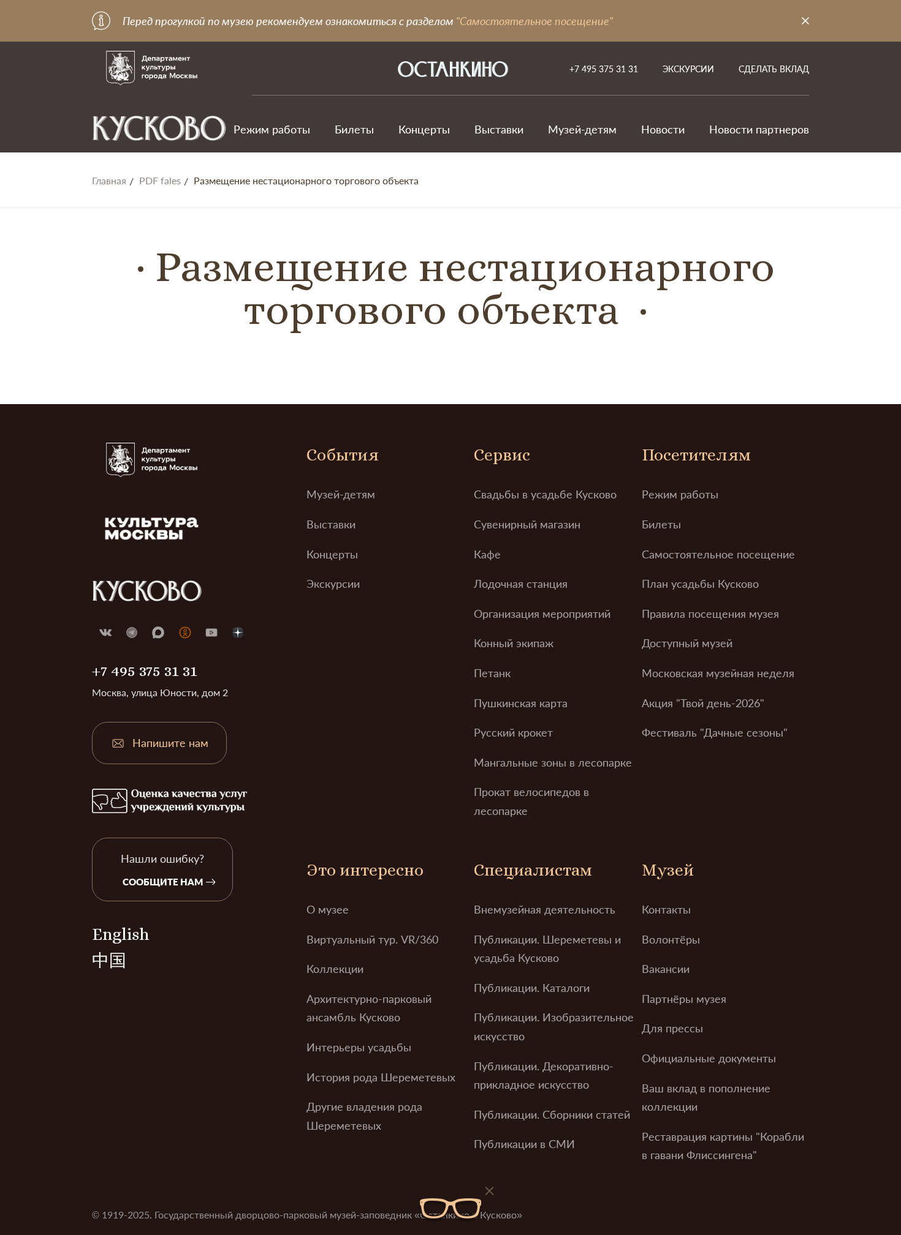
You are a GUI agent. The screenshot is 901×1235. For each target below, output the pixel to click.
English (120, 934)
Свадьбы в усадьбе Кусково (545, 494)
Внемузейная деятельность (544, 909)
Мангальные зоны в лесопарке (553, 762)
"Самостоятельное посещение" (534, 21)
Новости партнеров (759, 129)
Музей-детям (582, 129)
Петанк (492, 673)
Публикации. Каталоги (532, 987)
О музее (327, 909)
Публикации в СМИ (524, 1144)
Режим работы (272, 129)
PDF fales (160, 181)
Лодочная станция (521, 583)
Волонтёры (671, 939)
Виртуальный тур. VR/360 (372, 939)
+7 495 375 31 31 (603, 69)
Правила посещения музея (710, 613)
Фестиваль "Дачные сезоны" (715, 732)
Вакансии (666, 968)
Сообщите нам (163, 881)
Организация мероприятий (542, 613)
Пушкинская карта (521, 703)
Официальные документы (709, 1058)
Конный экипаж (513, 643)
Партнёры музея (684, 998)
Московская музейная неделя (718, 673)
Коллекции (334, 968)
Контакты (666, 909)
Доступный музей (687, 643)
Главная (109, 181)
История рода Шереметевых (380, 1077)
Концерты (424, 129)
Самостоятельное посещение (718, 554)
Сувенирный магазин (527, 524)
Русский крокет (513, 732)
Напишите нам (170, 742)
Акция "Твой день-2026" (703, 703)
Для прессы (672, 1028)
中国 (109, 960)
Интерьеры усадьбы (358, 1047)
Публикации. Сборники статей (552, 1114)
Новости (663, 129)
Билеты (354, 129)
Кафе (487, 554)
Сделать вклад (774, 69)
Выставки (498, 129)
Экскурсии (688, 69)
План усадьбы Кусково (700, 583)
